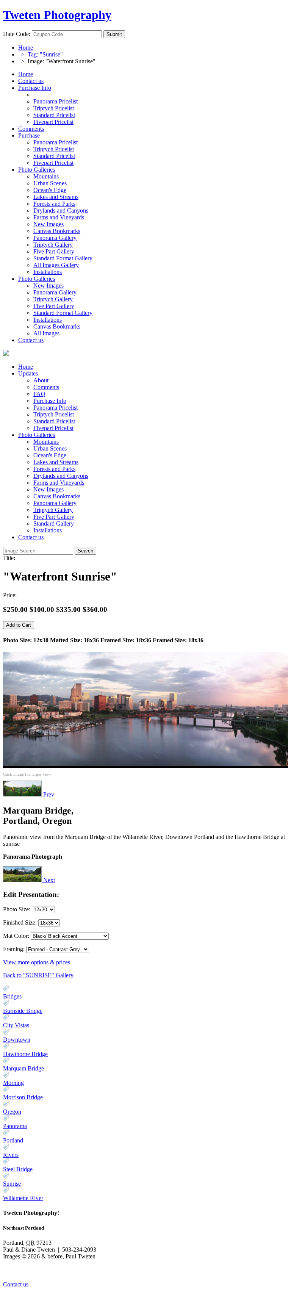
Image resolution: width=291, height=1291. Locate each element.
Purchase (29, 135)
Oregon (12, 1111)
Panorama (15, 1126)
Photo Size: (17, 909)
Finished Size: (20, 922)
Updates (28, 373)
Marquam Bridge (23, 1068)
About (40, 380)
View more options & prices (36, 962)
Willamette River (23, 1198)
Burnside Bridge (22, 1011)
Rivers (11, 1155)
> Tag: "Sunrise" (40, 54)
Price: (10, 595)
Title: (9, 558)
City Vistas (16, 1025)
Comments (31, 128)
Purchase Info (34, 88)
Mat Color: (16, 936)
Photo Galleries (36, 169)
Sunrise (12, 1183)
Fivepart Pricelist (53, 428)
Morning (13, 1083)
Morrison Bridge (23, 1097)
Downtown (16, 1039)
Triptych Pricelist (53, 414)
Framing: (14, 949)
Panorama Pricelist (55, 407)
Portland (13, 1140)
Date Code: (16, 34)
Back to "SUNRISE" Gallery (38, 975)
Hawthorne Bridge (25, 1054)
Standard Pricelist (54, 421)
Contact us (31, 81)
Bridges (12, 996)
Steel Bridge (18, 1169)
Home (25, 47)
